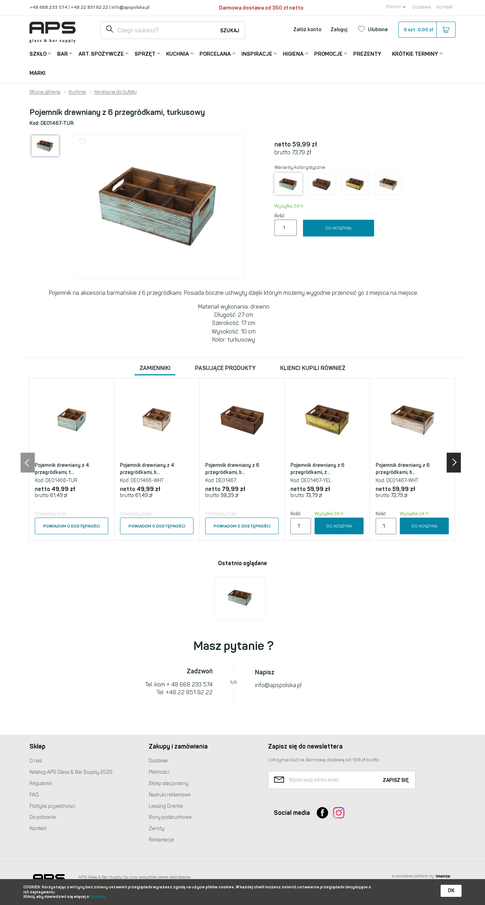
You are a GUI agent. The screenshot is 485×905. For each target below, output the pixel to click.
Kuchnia (177, 54)
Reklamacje (161, 840)
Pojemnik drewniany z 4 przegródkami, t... (62, 468)
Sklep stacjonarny (169, 783)
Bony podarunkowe (170, 817)
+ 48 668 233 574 (190, 684)
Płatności (159, 772)
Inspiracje (256, 54)
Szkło (38, 54)
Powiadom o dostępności (71, 526)
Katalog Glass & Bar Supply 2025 (71, 772)
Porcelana (215, 54)
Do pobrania (42, 817)
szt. (418, 29)
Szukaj (229, 31)
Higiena (293, 54)
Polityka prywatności (52, 806)
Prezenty (367, 54)
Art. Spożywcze (101, 54)
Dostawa (421, 7)
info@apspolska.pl (129, 7)
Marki (37, 73)
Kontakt (444, 7)
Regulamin (41, 783)
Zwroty (156, 829)
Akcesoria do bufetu (115, 91)
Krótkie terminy (415, 54)
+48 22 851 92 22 (90, 7)
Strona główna (44, 91)
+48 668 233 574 (49, 7)
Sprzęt (145, 54)
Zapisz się (396, 780)
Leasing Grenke (166, 806)
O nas (35, 761)
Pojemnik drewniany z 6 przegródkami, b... (232, 468)
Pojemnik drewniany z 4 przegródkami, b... (147, 468)
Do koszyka (339, 228)
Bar (62, 54)
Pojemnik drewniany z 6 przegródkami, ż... (317, 468)
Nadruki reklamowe (170, 795)
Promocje (328, 54)
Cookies (97, 896)
